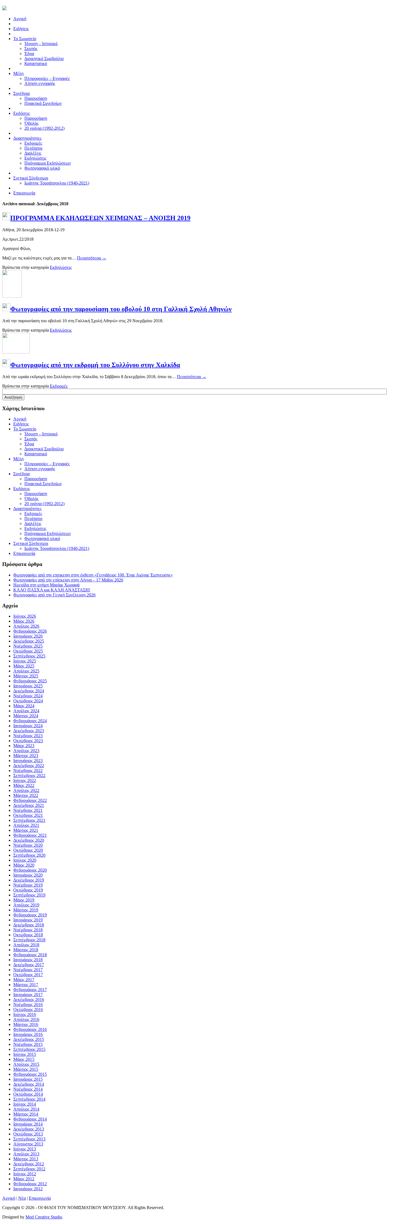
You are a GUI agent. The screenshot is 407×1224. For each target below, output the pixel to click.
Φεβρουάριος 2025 (30, 681)
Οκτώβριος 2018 (28, 934)
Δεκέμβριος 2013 (28, 1129)
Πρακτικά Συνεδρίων (43, 103)
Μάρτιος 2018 (25, 949)
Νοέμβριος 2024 (28, 695)
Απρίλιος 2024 (26, 710)
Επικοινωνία (24, 553)
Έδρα (29, 53)
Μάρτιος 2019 (25, 910)
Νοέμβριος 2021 (28, 810)
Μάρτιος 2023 (25, 755)
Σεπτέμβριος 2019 (29, 895)
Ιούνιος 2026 (24, 616)
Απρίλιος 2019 (26, 905)
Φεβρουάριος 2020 (30, 870)
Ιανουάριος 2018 (28, 959)
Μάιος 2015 (23, 1059)
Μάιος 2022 (23, 785)
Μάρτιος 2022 (25, 795)
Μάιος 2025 (23, 666)
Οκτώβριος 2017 (28, 974)
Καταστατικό (35, 63)
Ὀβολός (31, 123)
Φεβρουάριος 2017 (30, 989)
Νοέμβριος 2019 (28, 885)
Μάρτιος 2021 (25, 830)
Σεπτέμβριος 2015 (29, 1049)
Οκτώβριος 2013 (28, 1134)
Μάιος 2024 (23, 705)
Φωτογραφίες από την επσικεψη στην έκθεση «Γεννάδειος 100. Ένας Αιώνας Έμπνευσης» (93, 575)
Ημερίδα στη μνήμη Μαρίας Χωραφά (46, 585)
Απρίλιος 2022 (26, 790)
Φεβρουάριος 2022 (30, 800)
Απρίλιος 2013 (26, 1154)
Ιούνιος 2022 (24, 780)
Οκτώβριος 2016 (28, 1009)
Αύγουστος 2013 (28, 1144)
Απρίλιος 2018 (26, 944)
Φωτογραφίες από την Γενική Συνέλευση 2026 (54, 594)
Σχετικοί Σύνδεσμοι (30, 543)
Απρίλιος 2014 (26, 1109)
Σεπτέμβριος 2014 (29, 1099)
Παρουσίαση (35, 98)
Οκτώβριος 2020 (28, 850)
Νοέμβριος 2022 (28, 770)
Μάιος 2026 (23, 621)
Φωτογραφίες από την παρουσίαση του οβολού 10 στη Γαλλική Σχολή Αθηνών (121, 309)
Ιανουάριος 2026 (28, 636)
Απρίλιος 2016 (26, 1019)
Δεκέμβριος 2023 (28, 730)
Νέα (22, 1198)
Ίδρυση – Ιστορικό (41, 43)
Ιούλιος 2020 (24, 860)
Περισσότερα (91, 258)
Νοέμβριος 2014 (28, 1089)
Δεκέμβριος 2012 (28, 1163)
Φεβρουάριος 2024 (30, 720)
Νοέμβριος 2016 (28, 1004)
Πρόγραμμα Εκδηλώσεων (47, 163)
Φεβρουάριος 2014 (30, 1119)
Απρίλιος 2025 (26, 671)
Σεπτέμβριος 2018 (29, 939)
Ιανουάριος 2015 (28, 1079)
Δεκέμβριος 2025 (28, 641)
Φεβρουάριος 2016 (30, 1029)
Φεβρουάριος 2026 (30, 631)
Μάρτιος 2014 (25, 1114)
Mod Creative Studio (43, 1217)
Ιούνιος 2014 (24, 1104)
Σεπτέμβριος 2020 (29, 855)
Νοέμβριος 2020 (28, 845)
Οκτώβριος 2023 (28, 740)
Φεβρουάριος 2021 (30, 835)
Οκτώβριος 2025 (28, 651)
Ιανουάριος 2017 (28, 994)
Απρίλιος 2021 (26, 825)
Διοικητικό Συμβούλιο (44, 58)
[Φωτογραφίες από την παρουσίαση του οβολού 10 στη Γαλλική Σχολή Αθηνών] (12, 296)
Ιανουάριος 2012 (28, 1188)
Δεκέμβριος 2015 (28, 1039)
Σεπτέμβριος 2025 (29, 656)
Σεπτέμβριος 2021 (29, 820)
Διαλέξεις (32, 153)
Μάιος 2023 (23, 745)
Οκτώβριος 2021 (28, 815)
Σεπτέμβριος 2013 (29, 1139)
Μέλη (18, 458)
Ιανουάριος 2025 (28, 686)
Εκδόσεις (21, 488)
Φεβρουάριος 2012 (30, 1183)
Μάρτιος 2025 (25, 676)
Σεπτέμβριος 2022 (29, 775)
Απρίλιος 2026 (26, 626)
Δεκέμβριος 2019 (28, 880)
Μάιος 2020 (23, 865)
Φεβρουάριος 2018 (30, 954)
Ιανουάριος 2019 (28, 920)
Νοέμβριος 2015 (28, 1044)
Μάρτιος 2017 (25, 984)
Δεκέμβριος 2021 (28, 805)
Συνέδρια (21, 473)
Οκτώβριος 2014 (28, 1094)
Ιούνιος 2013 (24, 1149)
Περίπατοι (33, 148)
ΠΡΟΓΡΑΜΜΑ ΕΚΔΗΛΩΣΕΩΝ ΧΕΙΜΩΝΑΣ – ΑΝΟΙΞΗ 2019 (100, 218)
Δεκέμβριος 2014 (28, 1084)
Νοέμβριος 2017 (28, 969)
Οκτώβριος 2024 (28, 700)
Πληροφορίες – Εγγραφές (47, 78)
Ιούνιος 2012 (24, 1173)
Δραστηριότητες (27, 508)
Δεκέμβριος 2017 (28, 964)
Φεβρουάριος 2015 (30, 1074)
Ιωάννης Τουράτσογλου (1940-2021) (56, 183)
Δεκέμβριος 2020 (28, 840)
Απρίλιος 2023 (26, 750)
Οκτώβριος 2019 (28, 890)
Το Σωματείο (24, 429)
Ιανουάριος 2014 (28, 1124)
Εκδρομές (33, 143)
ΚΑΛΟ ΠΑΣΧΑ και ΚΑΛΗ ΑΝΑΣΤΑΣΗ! (51, 590)
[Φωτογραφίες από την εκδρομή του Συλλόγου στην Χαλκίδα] (16, 352)
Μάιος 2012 (23, 1178)
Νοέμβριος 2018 (28, 929)
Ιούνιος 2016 (24, 1014)
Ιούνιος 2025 (24, 661)
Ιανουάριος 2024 (28, 725)
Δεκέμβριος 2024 (28, 690)
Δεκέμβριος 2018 (28, 924)
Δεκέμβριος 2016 (28, 999)
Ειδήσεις (21, 424)
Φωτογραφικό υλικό (42, 168)
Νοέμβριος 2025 (28, 646)
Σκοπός (30, 48)
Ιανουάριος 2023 (28, 760)
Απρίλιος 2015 (26, 1064)
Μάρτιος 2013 (25, 1159)
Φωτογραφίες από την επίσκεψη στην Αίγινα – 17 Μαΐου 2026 (68, 580)
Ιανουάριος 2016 (28, 1034)
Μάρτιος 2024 (25, 715)
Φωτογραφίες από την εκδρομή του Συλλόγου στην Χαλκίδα (95, 364)
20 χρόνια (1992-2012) (44, 128)
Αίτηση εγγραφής (39, 83)
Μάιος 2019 (23, 900)
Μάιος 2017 (23, 979)
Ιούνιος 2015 (24, 1054)
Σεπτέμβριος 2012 (29, 1168)
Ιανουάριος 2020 (28, 875)
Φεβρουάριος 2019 (30, 915)
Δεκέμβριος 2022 (28, 765)
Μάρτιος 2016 (25, 1024)
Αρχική (19, 419)
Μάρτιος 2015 (25, 1069)
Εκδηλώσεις (35, 158)
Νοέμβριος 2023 (28, 735)
